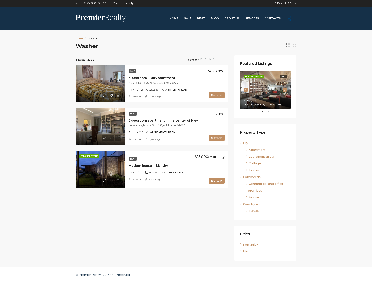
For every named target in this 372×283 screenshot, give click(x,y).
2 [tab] (270, 112)
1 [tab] (264, 112)
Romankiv (250, 244)
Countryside (252, 204)
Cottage (255, 163)
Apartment (257, 150)
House (254, 170)
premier (136, 96)
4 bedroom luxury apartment (152, 78)
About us (232, 18)
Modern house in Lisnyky (148, 165)
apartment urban (262, 156)
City (245, 143)
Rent (201, 18)
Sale (187, 18)
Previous (246, 90)
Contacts (273, 18)
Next (285, 90)
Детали (216, 95)
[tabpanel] (265, 90)
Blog (215, 18)
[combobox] (214, 59)
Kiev (246, 251)
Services (252, 18)
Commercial (252, 177)
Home (174, 18)
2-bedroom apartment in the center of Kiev (163, 120)
